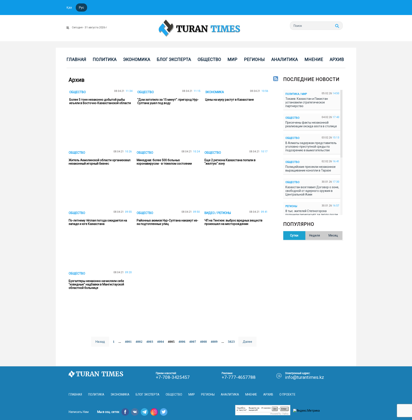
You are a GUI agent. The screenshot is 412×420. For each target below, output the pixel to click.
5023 (231, 341)
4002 (139, 341)
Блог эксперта (174, 59)
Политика (105, 59)
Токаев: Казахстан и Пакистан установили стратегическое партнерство (306, 102)
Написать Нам (79, 412)
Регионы (254, 59)
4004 (160, 341)
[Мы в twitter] (164, 412)
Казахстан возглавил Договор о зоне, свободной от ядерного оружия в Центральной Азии (312, 190)
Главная (76, 59)
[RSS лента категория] (275, 79)
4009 (214, 341)
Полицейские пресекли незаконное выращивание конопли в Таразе (310, 168)
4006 (182, 341)
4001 (128, 341)
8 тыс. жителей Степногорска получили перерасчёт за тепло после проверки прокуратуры (311, 214)
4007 (192, 341)
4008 (203, 341)
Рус (81, 7)
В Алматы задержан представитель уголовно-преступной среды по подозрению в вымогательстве (311, 146)
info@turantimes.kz (304, 377)
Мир (232, 59)
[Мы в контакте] (135, 412)
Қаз (69, 7)
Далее (247, 342)
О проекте (287, 394)
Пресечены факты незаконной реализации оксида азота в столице (311, 124)
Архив (337, 59)
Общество (209, 59)
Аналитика (284, 59)
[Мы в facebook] (125, 412)
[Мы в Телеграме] (144, 412)
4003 (149, 341)
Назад (100, 342)
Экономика (136, 59)
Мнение (313, 59)
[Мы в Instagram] (154, 412)
